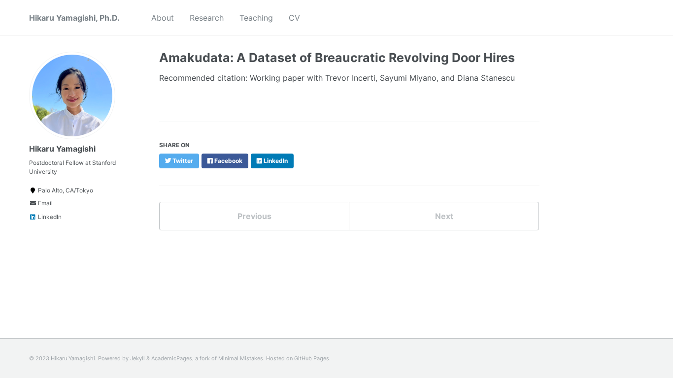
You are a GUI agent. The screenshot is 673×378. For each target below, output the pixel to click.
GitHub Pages (311, 358)
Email (44, 203)
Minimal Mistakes (240, 358)
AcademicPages (171, 358)
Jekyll (137, 358)
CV (294, 18)
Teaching (256, 18)
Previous (254, 216)
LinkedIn (49, 216)
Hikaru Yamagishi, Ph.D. (74, 18)
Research (207, 18)
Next (444, 216)
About (162, 18)
